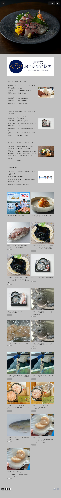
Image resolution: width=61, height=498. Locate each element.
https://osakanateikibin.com (58, 489)
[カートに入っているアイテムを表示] (58, 3)
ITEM (16, 3)
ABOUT (22, 3)
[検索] (3, 3)
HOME (12, 3)
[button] (51, 3)
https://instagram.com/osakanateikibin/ (54, 489)
